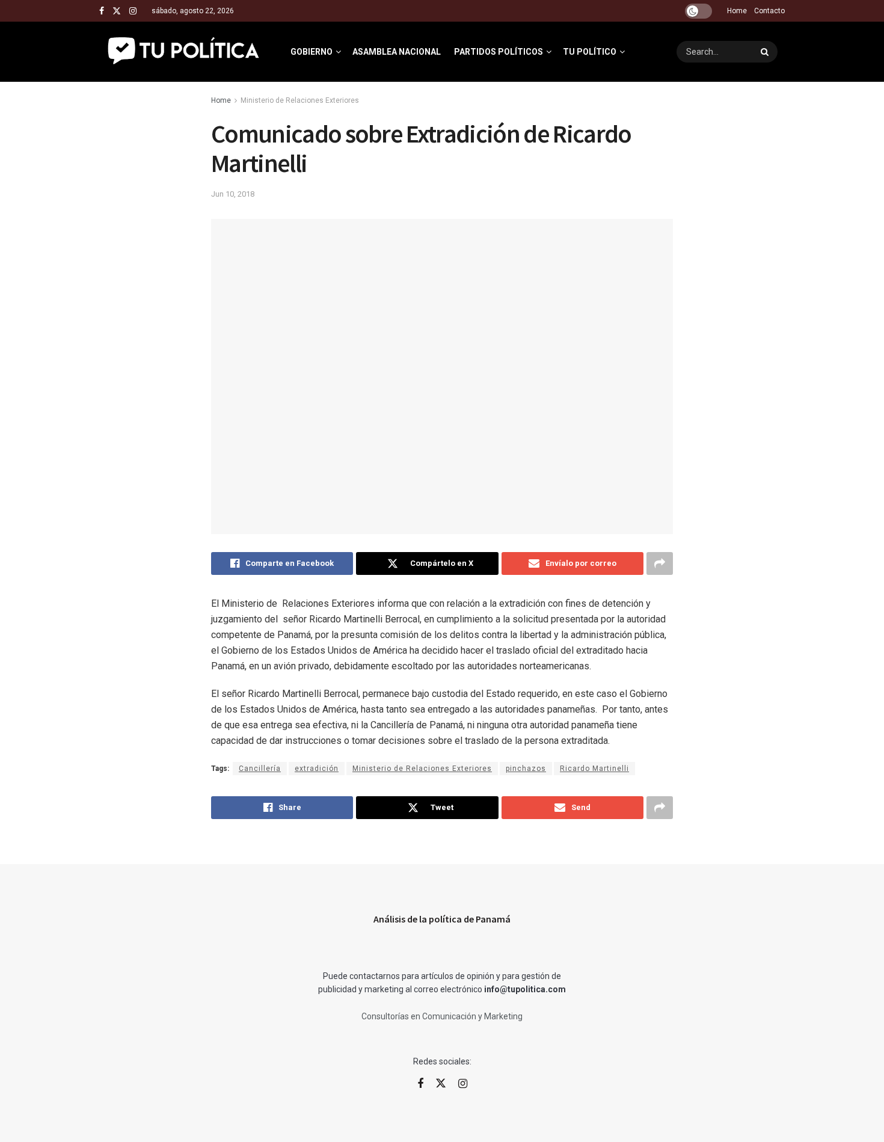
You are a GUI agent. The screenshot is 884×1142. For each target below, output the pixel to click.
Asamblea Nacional (396, 52)
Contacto (769, 11)
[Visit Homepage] (184, 52)
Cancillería (260, 768)
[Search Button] (766, 52)
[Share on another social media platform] (659, 563)
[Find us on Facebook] (101, 11)
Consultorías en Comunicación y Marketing (442, 1016)
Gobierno (311, 52)
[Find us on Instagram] (133, 11)
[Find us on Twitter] (116, 11)
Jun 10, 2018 (232, 193)
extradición (317, 768)
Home (737, 11)
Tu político (589, 52)
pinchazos (526, 768)
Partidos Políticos (498, 52)
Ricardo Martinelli (594, 768)
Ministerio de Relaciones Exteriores (300, 100)
